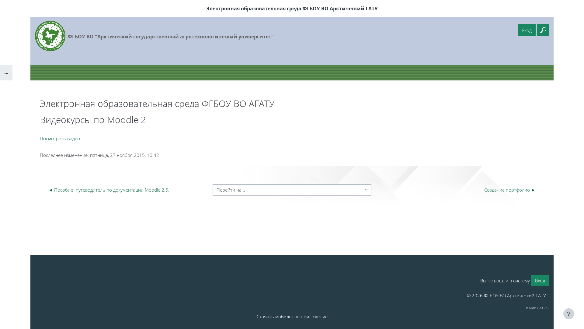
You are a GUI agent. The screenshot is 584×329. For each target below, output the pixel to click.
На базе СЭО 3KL (537, 308)
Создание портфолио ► (510, 190)
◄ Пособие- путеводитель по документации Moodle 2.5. (108, 190)
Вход (527, 30)
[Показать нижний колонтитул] (568, 313)
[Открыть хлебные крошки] (6, 72)
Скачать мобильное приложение (292, 316)
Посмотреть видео (60, 138)
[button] (543, 30)
